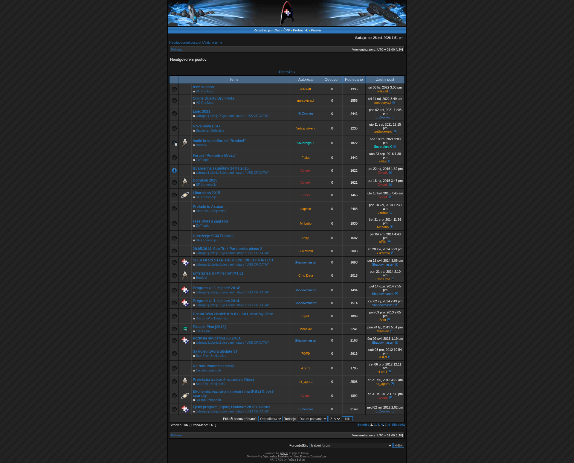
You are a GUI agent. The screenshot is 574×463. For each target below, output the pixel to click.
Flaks (306, 157)
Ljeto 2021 (201, 111)
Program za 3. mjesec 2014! (216, 288)
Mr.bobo (306, 223)
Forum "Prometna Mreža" (214, 155)
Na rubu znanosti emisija (214, 366)
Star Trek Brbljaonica (211, 211)
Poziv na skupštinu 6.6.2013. (217, 338)
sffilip (305, 238)
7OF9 (305, 353)
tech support (203, 87)
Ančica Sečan (296, 459)
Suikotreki (305, 251)
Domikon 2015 (205, 180)
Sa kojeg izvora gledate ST (215, 351)
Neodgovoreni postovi (185, 42)
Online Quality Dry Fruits (213, 98)
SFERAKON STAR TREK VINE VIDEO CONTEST (233, 260)
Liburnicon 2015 (206, 193)
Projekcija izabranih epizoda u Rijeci (223, 379)
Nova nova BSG (206, 126)
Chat (277, 30)
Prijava (316, 30)
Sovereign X (306, 143)
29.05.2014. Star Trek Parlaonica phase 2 (227, 249)
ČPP (286, 30)
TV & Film (203, 331)
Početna (177, 49)
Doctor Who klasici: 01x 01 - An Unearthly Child (233, 314)
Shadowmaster (306, 262)
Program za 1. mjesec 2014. (216, 301)
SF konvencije (206, 184)
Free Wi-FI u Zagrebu (210, 221)
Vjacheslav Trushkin (275, 456)
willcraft (305, 89)
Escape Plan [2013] (209, 327)
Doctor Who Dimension (212, 318)
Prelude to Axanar (208, 207)
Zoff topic (202, 160)
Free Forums (302, 456)
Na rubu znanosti (208, 370)
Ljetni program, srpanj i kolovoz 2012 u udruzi (231, 407)
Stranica (363, 424)
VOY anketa (204, 91)
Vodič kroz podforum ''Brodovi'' (219, 141)
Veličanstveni (305, 128)
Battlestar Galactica (210, 130)
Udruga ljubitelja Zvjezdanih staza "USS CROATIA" (232, 116)
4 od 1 (305, 368)
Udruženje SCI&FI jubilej (213, 236)
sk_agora (305, 381)
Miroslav (306, 329)
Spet (305, 316)
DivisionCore (318, 456)
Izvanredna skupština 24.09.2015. (221, 168)
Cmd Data (305, 275)
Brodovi (201, 145)
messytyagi (305, 100)
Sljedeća (398, 424)
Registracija (262, 30)
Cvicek (305, 170)
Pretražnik (300, 30)
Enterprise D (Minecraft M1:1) (218, 273)
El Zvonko (305, 113)
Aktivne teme (212, 42)
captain (305, 209)
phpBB (284, 453)
